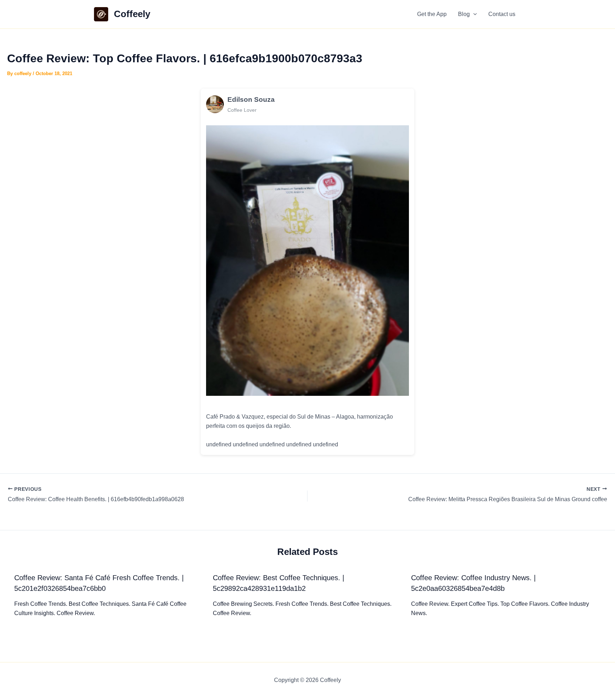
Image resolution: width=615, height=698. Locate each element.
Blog (464, 14)
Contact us (501, 14)
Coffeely (132, 14)
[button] (473, 14)
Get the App (432, 14)
